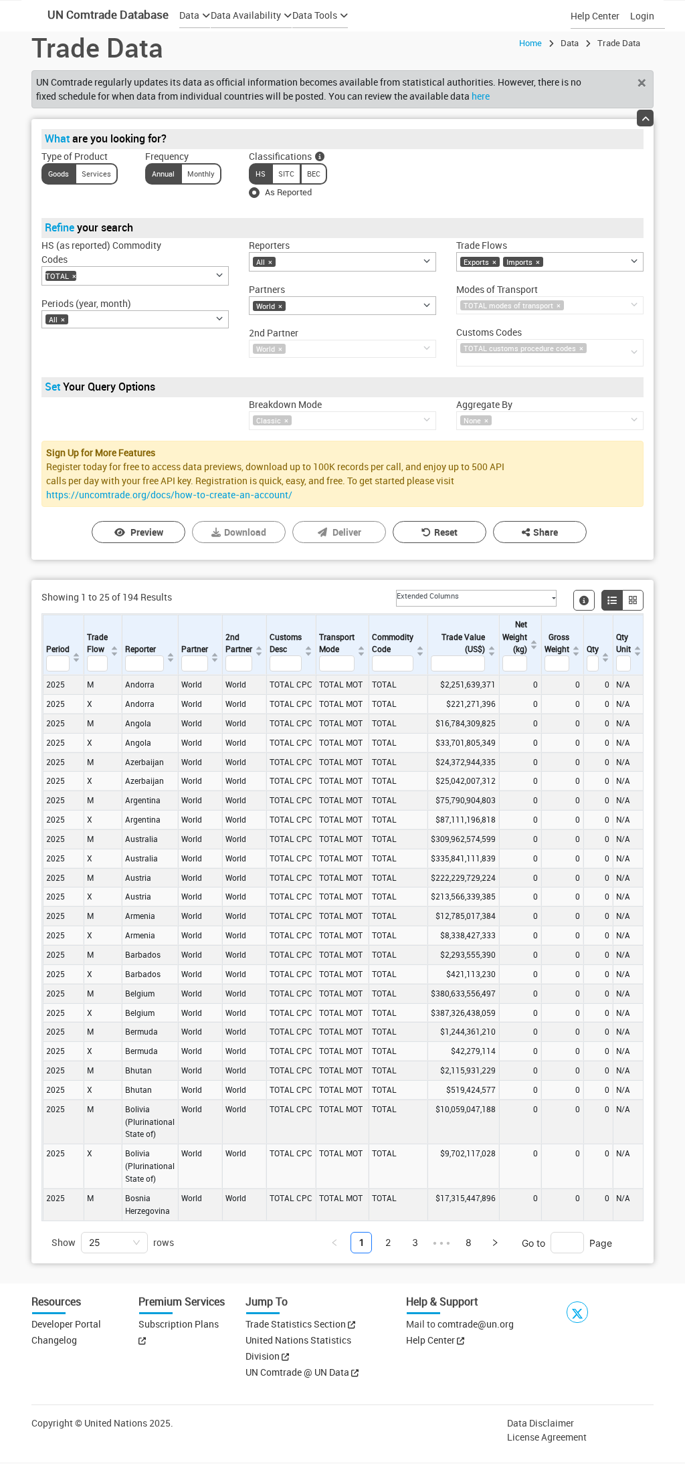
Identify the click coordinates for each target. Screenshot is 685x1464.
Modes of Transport (497, 289)
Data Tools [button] (314, 15)
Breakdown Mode (285, 404)
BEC (313, 174)
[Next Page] (495, 1242)
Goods (58, 174)
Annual (163, 174)
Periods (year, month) (86, 303)
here (481, 96)
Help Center (595, 15)
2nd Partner (273, 332)
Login (642, 15)
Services (96, 174)
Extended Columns (428, 596)
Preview (146, 532)
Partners (267, 289)
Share (545, 532)
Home (530, 43)
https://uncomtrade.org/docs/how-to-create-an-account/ (169, 494)
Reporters (269, 245)
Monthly (201, 174)
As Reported (288, 192)
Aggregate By (484, 404)
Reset (446, 532)
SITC (286, 174)
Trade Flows (481, 245)
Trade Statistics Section (297, 1324)
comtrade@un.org (475, 1324)
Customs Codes (489, 332)
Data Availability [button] (246, 15)
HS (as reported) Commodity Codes (101, 252)
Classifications (280, 156)
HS (261, 174)
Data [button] (189, 15)
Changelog (54, 1340)
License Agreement (547, 1437)
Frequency (167, 156)
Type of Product (74, 156)
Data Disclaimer (540, 1423)
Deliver (346, 532)
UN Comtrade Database (107, 14)
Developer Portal (66, 1324)
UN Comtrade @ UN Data (298, 1372)
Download (245, 532)
